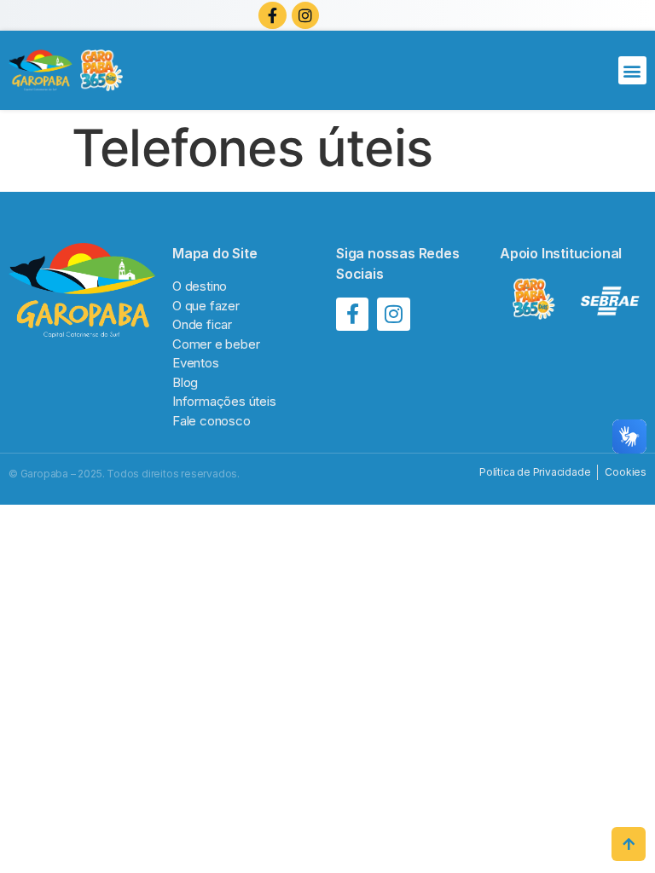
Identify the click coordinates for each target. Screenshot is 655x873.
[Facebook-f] (272, 15)
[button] (632, 70)
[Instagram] (305, 15)
